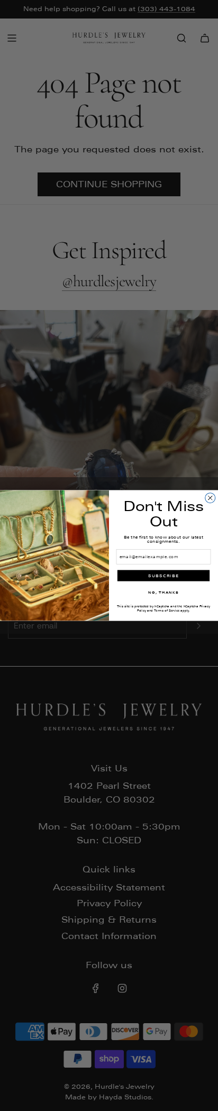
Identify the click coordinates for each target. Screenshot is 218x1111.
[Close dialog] (210, 498)
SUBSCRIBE (163, 575)
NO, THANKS (163, 592)
